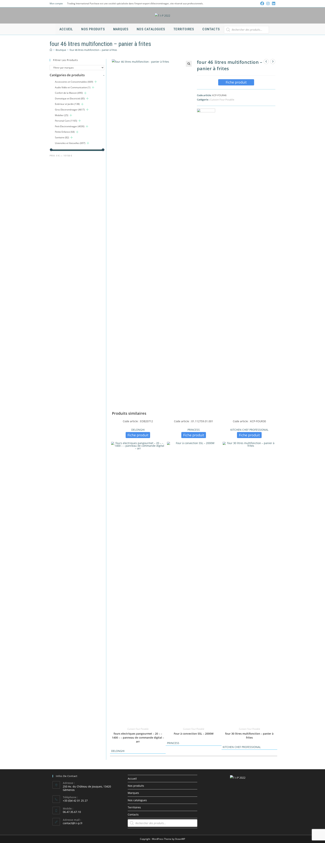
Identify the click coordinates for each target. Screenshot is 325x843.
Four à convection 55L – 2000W (193, 733)
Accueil (132, 778)
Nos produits (136, 785)
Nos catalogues (137, 800)
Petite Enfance (65, 131)
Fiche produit (236, 82)
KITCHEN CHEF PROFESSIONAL (249, 429)
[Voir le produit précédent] (266, 61)
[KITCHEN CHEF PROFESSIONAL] (206, 250)
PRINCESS (194, 429)
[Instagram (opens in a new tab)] (268, 3)
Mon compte (56, 3)
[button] (189, 64)
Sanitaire (62, 137)
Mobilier (61, 115)
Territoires (134, 807)
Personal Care (66, 120)
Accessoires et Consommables (74, 81)
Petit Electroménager (69, 126)
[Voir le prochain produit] (272, 61)
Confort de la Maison (69, 92)
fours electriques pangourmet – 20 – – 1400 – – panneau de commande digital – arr (138, 737)
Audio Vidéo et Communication (72, 87)
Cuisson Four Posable (222, 99)
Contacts (133, 814)
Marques (133, 793)
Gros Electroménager (70, 109)
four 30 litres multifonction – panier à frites (249, 735)
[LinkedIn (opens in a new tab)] (273, 3)
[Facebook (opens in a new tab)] (262, 3)
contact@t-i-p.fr (73, 823)
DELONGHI (138, 429)
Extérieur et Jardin (67, 104)
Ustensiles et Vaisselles (70, 143)
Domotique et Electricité (70, 98)
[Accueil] (51, 50)
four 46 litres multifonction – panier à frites (93, 50)
